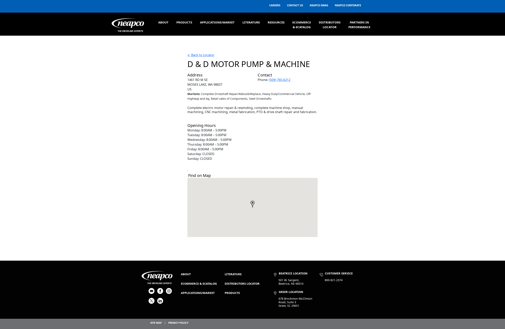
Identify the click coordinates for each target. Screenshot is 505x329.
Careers (274, 5)
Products (184, 22)
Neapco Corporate (348, 5)
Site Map (156, 323)
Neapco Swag (319, 5)
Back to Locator (200, 55)
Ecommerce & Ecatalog (199, 283)
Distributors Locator (242, 283)
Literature (251, 22)
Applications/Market (217, 22)
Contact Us (295, 5)
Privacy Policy (178, 323)
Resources (276, 22)
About (163, 22)
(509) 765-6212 (279, 80)
